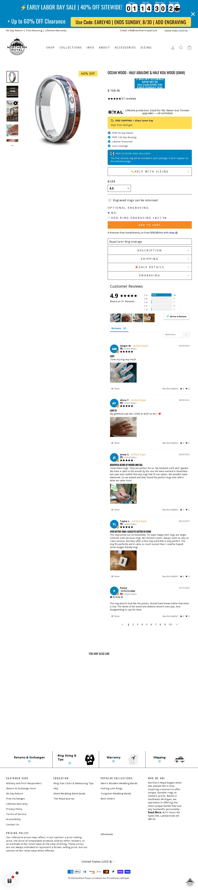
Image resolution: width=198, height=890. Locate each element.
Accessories (125, 47)
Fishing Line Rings (112, 788)
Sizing (146, 47)
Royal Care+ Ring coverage (125, 241)
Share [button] (117, 388)
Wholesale (107, 834)
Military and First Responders (24, 783)
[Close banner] (192, 14)
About (104, 47)
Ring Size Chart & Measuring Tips (74, 783)
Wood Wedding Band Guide (69, 793)
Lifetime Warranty (17, 803)
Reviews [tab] (116, 328)
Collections (71, 47)
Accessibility (13, 819)
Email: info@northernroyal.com (138, 30)
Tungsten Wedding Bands (116, 793)
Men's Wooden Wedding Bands (119, 783)
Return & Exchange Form (21, 788)
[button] (182, 388)
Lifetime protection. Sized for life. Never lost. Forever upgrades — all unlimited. (157, 112)
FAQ (56, 788)
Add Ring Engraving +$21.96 (139, 218)
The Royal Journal (64, 798)
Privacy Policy (14, 808)
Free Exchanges (15, 798)
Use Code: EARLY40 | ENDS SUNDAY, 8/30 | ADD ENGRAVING (131, 22)
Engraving (149, 275)
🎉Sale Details (149, 267)
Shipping (150, 259)
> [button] (177, 624)
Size (112, 181)
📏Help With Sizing (150, 171)
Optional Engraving (128, 207)
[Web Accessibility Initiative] (1, 886)
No (114, 213)
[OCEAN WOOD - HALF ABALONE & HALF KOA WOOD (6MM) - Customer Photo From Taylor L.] (149, 318)
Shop (50, 47)
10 (170, 624)
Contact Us (12, 824)
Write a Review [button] (178, 316)
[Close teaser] (17, 873)
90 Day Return (14, 793)
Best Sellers (108, 798)
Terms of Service (16, 814)
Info (90, 47)
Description (149, 250)
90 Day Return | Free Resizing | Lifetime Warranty (36, 30)
